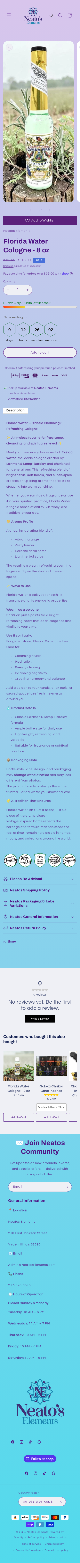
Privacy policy (57, 1537)
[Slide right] (49, 210)
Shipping (8, 266)
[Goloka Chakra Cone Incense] (51, 1065)
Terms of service (30, 1544)
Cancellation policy (56, 1550)
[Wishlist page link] (51, 15)
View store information (24, 399)
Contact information (28, 1550)
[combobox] (51, 1107)
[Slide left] (30, 210)
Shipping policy (54, 1544)
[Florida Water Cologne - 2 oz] (18, 1065)
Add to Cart (18, 1117)
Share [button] (11, 941)
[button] (8, 15)
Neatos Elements (37, 1532)
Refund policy (36, 1537)
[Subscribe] (67, 1187)
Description (15, 410)
